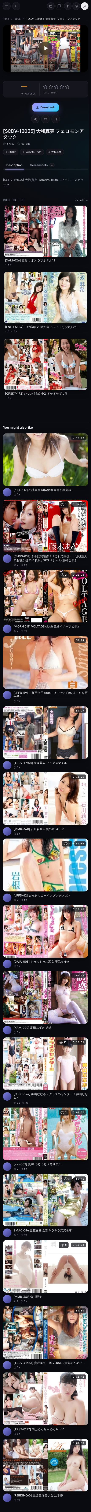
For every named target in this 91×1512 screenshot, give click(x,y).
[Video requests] (51, 6)
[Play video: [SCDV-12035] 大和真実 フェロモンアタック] (45, 48)
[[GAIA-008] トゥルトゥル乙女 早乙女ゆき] (45, 936)
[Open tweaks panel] (76, 6)
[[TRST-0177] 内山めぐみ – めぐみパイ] (45, 1404)
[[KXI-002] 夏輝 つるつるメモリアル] (45, 1139)
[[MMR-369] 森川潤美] (45, 1271)
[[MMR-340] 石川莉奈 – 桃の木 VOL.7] (45, 804)
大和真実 (56, 152)
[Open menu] (7, 6)
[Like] (45, 119)
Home (6, 18)
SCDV (12, 152)
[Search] (16, 6)
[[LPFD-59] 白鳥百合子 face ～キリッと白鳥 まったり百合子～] (45, 669)
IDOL (18, 18)
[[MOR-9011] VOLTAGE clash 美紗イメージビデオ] (45, 601)
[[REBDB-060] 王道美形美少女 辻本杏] (45, 1470)
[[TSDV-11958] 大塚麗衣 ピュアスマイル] (45, 737)
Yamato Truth (33, 152)
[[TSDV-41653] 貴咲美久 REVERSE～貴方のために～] (45, 1337)
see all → (81, 200)
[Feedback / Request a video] (59, 6)
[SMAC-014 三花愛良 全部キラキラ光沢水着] (45, 1205)
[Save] (55, 119)
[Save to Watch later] (82, 437)
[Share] (35, 119)
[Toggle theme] (68, 6)
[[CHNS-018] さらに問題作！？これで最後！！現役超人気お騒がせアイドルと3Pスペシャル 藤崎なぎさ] (45, 533)
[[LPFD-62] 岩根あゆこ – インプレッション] (45, 870)
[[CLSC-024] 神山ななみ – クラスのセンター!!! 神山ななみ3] (45, 1071)
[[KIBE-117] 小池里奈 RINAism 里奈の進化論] (45, 464)
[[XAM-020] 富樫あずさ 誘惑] (45, 1002)
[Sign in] (84, 6)
